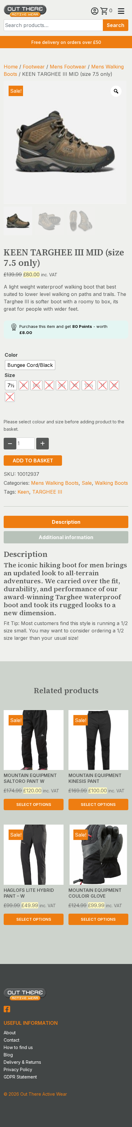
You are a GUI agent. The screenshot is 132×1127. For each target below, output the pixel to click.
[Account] (95, 10)
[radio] (30, 365)
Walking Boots (111, 483)
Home (11, 67)
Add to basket (33, 460)
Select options (33, 804)
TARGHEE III (47, 492)
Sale (87, 483)
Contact (11, 1040)
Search (115, 25)
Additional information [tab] (66, 537)
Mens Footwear (68, 67)
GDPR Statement (20, 1076)
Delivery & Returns (22, 1062)
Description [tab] (66, 522)
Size (10, 375)
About (10, 1032)
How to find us (18, 1047)
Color (11, 355)
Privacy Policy (18, 1069)
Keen (23, 492)
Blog (8, 1054)
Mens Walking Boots (55, 483)
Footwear (34, 67)
